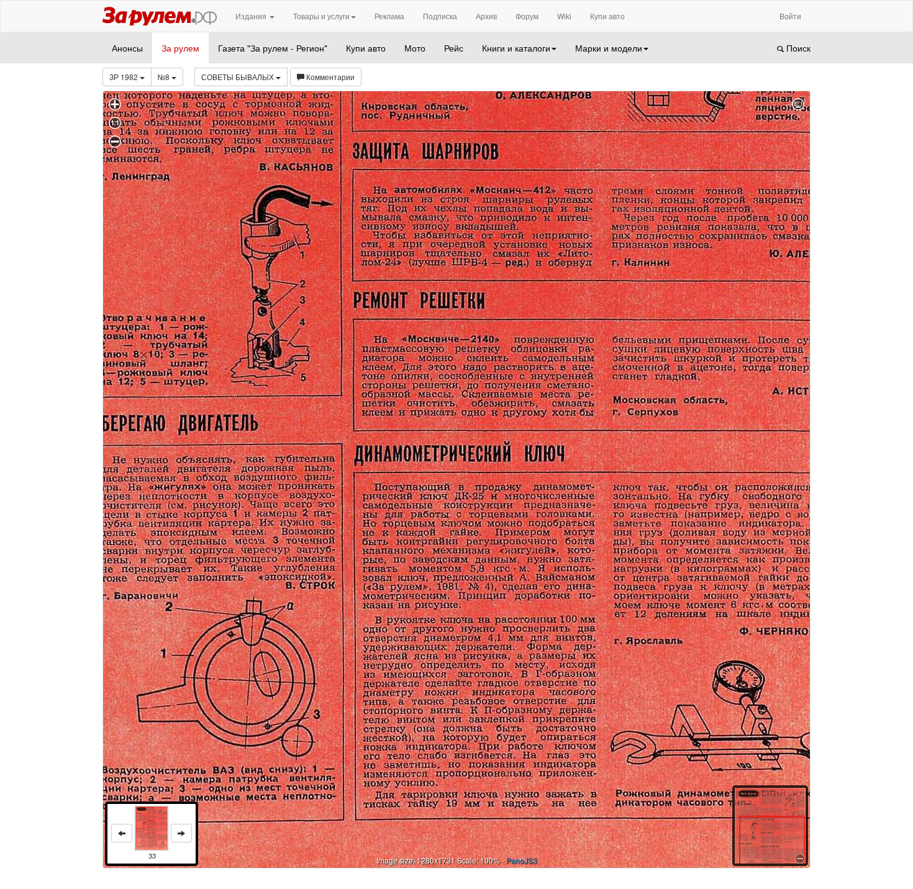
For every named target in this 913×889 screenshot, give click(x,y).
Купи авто (607, 16)
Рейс (453, 48)
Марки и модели (608, 48)
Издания (251, 16)
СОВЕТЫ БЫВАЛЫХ (238, 76)
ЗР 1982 (124, 76)
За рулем (180, 48)
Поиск (797, 48)
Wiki (564, 16)
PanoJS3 (521, 860)
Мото (414, 48)
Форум (527, 16)
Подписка (440, 16)
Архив (486, 16)
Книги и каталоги (516, 48)
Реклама (389, 16)
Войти (790, 16)
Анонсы (127, 48)
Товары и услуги (321, 16)
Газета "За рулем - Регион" (272, 48)
